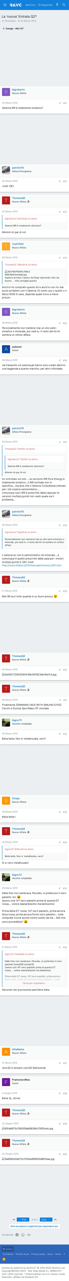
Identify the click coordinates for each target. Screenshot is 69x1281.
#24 (65, 257)
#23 (65, 211)
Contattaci (8, 1254)
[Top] (64, 1254)
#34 (65, 842)
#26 (65, 360)
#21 (65, 103)
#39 (65, 1123)
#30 (65, 669)
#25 (65, 323)
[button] (5, 5)
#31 (65, 700)
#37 (65, 1063)
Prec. (24, 1219)
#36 (65, 947)
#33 (65, 812)
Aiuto (50, 1254)
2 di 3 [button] (35, 1219)
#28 (65, 525)
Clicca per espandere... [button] (35, 983)
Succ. (45, 1219)
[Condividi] (60, 103)
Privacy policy (38, 1254)
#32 (65, 734)
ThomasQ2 (10, 20)
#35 (65, 888)
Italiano (9, 1249)
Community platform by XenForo (33, 1268)
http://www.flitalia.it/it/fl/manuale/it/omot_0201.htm (31, 565)
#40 (65, 1154)
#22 (65, 181)
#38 (65, 1093)
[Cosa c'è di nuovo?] (57, 4)
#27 (65, 442)
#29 (65, 591)
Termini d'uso (22, 1254)
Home (58, 1254)
